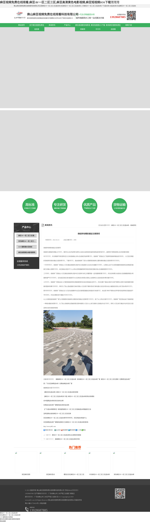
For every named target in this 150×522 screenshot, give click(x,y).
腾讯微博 (72, 430)
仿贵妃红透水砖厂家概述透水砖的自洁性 (56, 405)
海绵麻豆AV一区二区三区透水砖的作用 (67, 439)
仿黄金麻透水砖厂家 (65, 383)
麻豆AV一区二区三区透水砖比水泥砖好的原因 (66, 435)
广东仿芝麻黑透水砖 (52, 383)
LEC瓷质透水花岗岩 (25, 247)
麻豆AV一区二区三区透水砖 (27, 235)
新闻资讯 (52, 25)
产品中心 (67, 25)
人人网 (79, 430)
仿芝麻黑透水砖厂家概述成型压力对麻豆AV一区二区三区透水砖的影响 (65, 422)
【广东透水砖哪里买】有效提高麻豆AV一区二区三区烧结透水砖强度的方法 (67, 409)
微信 (84, 430)
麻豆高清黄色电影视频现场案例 (29, 252)
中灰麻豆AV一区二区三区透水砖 (99, 474)
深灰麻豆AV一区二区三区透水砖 (124, 474)
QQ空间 (58, 430)
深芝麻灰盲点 (50, 474)
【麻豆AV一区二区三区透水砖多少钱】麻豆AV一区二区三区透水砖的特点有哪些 (68, 396)
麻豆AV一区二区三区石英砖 (110, 379)
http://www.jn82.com (49, 426)
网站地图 (43, 503)
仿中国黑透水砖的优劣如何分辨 (53, 400)
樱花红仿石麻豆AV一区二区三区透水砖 (76, 474)
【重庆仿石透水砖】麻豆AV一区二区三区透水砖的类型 (60, 392)
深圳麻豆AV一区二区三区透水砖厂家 (88, 379)
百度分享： (49, 430)
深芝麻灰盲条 (26, 474)
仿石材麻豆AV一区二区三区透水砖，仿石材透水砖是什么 (65, 418)
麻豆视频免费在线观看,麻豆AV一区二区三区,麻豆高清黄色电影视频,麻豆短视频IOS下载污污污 (59, 2)
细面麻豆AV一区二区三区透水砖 (66, 379)
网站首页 (21, 25)
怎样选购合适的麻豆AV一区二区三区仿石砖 (57, 413)
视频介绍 (128, 25)
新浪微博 (65, 430)
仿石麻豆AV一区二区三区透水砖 (29, 241)
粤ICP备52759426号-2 (32, 503)
